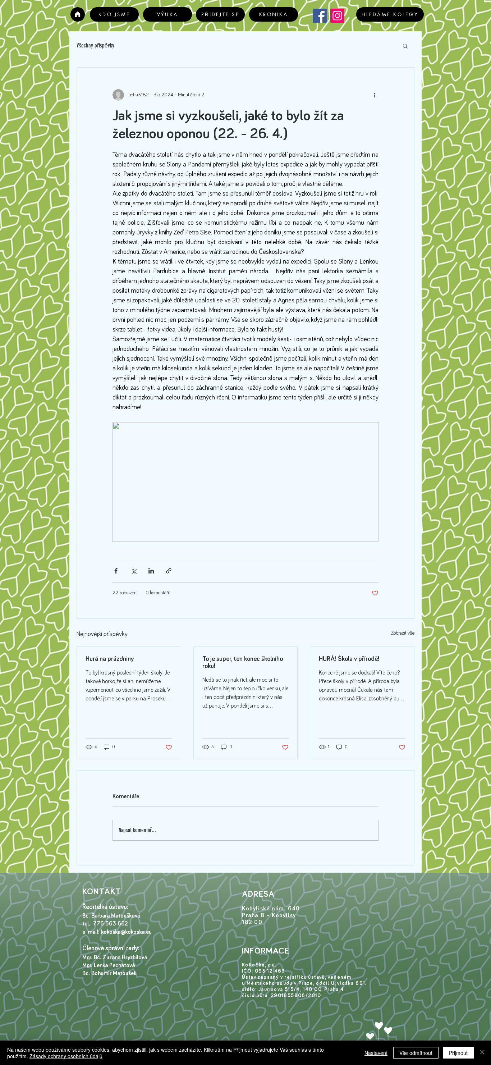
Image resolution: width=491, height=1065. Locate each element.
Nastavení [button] (375, 1052)
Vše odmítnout (415, 1052)
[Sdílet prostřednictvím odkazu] (168, 570)
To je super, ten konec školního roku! (242, 662)
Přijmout (458, 1052)
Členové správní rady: (111, 948)
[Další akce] (374, 95)
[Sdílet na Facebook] (116, 570)
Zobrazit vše (402, 633)
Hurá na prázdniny (110, 659)
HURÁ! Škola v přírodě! (349, 659)
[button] (405, 46)
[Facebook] (320, 16)
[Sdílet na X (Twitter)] (133, 570)
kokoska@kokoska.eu (126, 932)
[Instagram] (337, 16)
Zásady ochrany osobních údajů (65, 1056)
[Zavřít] (482, 1052)
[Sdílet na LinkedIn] (151, 570)
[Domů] (77, 14)
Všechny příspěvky (95, 45)
